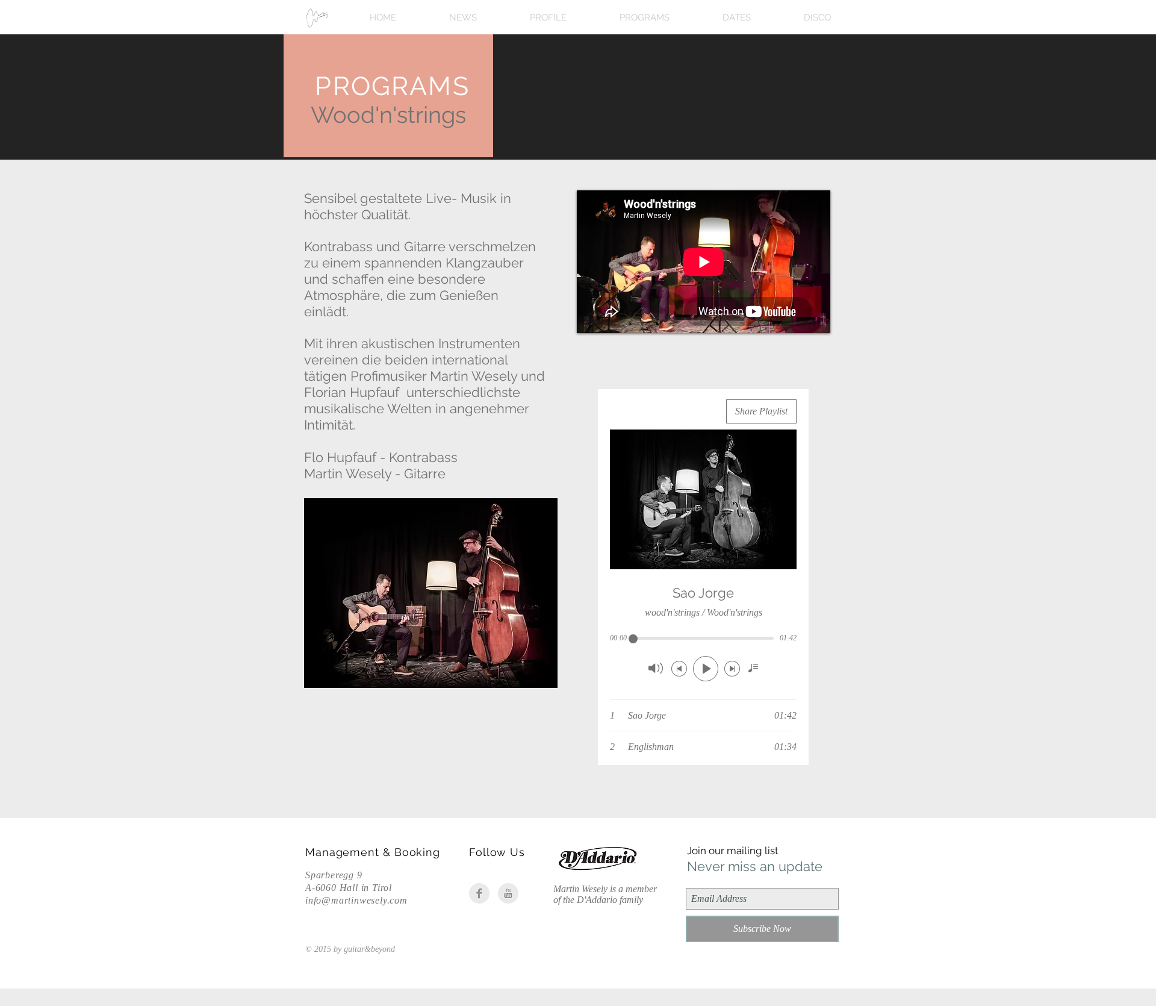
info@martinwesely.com (356, 900)
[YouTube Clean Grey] (508, 893)
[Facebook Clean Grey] (479, 893)
